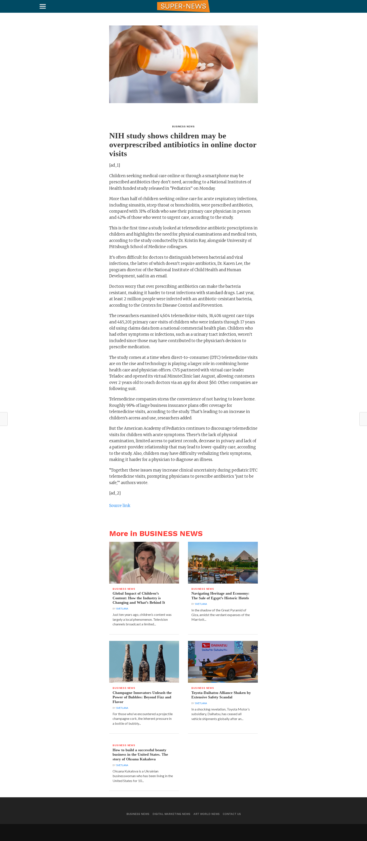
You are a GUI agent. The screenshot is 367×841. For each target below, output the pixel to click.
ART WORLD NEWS (206, 814)
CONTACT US (232, 814)
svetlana (122, 608)
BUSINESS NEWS (137, 814)
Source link (119, 505)
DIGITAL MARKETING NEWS (171, 814)
